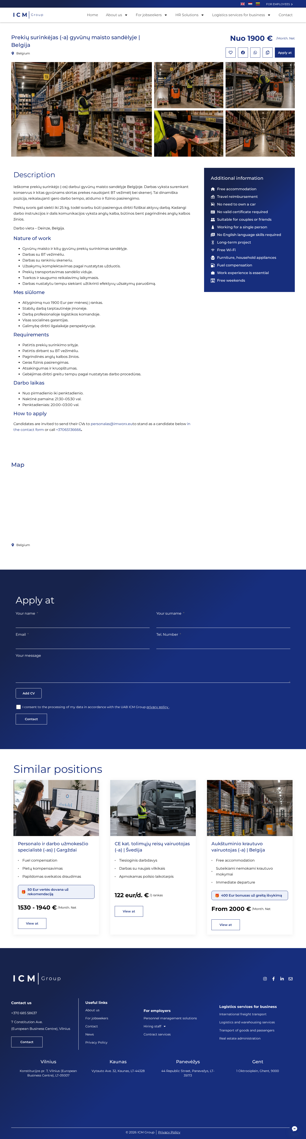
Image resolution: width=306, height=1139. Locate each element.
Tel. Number (167, 634)
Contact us (21, 1003)
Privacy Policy (96, 1042)
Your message (28, 655)
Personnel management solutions (170, 1018)
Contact (286, 15)
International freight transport (243, 1014)
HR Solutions (186, 15)
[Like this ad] (231, 53)
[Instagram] (265, 979)
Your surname (169, 613)
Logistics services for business (238, 15)
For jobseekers (149, 15)
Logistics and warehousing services (247, 1022)
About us (114, 15)
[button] (243, 53)
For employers (157, 1011)
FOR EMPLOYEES (278, 4)
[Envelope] (291, 979)
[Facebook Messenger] (295, 1128)
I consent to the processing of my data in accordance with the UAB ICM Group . (96, 707)
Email (21, 634)
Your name (26, 613)
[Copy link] (268, 53)
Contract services (157, 1034)
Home (92, 15)
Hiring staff (152, 1026)
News (89, 1034)
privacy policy (158, 707)
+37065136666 (68, 430)
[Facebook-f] (274, 979)
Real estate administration (240, 1038)
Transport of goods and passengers (246, 1030)
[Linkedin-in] (282, 979)
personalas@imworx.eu (112, 424)
